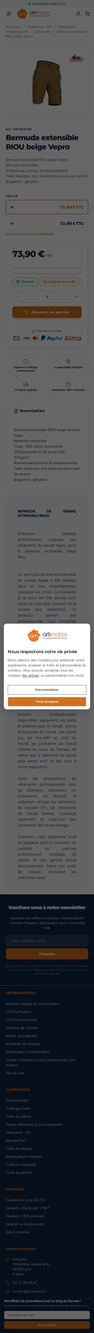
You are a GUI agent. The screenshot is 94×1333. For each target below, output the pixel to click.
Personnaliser (47, 690)
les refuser (31, 675)
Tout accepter (47, 701)
